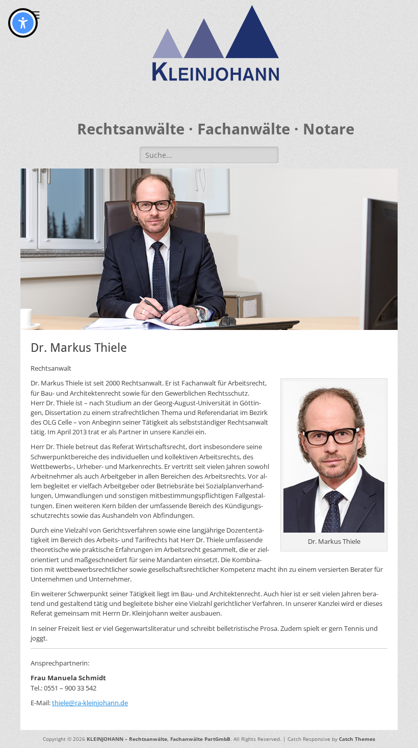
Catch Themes (357, 738)
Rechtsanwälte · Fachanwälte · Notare (215, 129)
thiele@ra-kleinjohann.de (90, 702)
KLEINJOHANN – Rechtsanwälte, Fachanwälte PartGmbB (158, 738)
